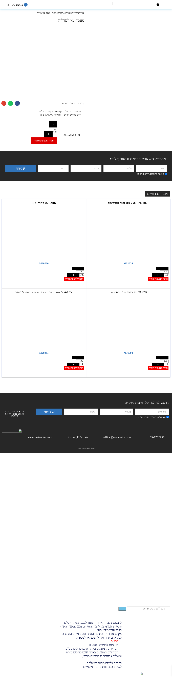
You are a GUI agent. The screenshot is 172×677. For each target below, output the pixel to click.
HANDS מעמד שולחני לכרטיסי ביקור (128, 292)
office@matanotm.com (117, 437)
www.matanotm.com (40, 437)
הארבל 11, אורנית (78, 437)
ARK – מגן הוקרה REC (44, 203)
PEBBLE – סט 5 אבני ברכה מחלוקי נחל (128, 203)
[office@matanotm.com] (133, 436)
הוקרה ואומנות (57, 13)
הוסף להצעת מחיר (44, 140)
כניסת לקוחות (15, 4)
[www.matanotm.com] (54, 436)
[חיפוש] (122, 609)
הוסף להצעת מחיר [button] (158, 278)
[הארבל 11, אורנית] (90, 436)
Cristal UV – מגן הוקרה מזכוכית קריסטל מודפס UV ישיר (43, 292)
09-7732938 (157, 437)
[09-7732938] (167, 436)
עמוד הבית (80, 13)
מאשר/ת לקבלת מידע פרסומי (151, 417)
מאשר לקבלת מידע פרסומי (150, 173)
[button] (158, 4)
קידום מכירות (69, 13)
